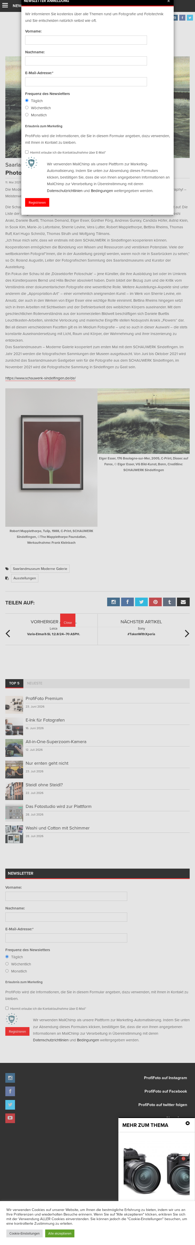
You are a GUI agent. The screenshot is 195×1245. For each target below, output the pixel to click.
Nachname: (35, 52)
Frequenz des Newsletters (47, 94)
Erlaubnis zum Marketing (43, 125)
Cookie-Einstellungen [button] (24, 1233)
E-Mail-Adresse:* (39, 73)
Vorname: (33, 31)
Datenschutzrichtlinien (65, 190)
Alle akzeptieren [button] (59, 1233)
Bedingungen (102, 190)
